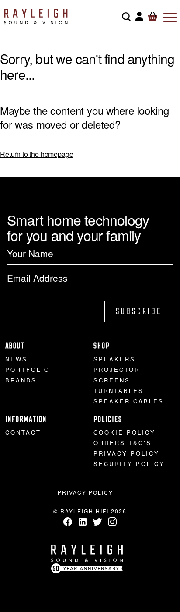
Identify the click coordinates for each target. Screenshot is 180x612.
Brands (21, 380)
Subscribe (139, 311)
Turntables (118, 390)
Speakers (114, 359)
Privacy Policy (126, 453)
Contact (23, 432)
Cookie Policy (124, 432)
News (16, 359)
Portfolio (27, 369)
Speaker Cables (128, 401)
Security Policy (129, 464)
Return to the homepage (36, 154)
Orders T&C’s (122, 443)
